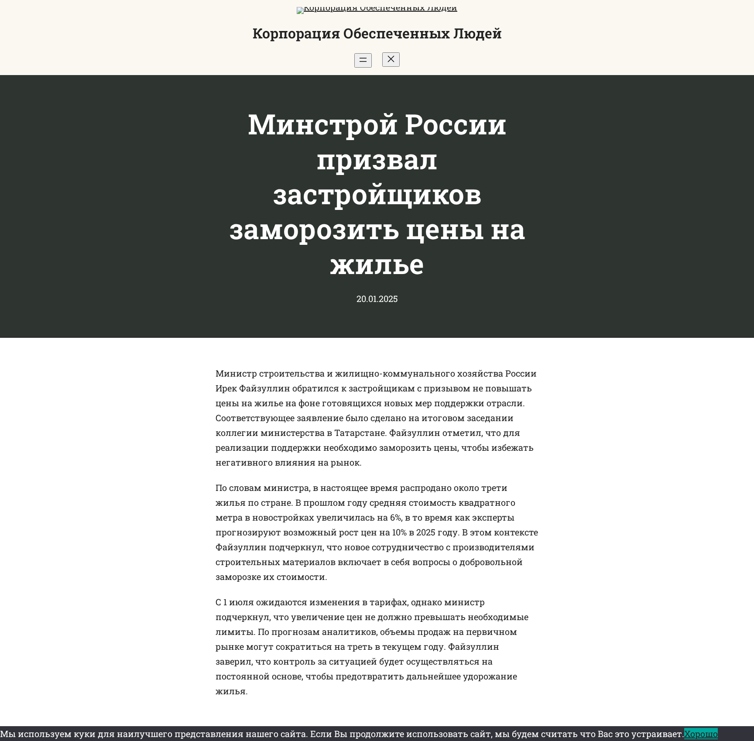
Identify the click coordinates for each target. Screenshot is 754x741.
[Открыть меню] (363, 60)
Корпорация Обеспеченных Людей (377, 33)
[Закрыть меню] (391, 59)
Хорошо (701, 733)
